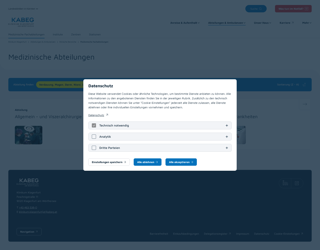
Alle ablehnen (145, 162)
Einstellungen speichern (107, 162)
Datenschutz (98, 115)
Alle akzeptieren (179, 162)
